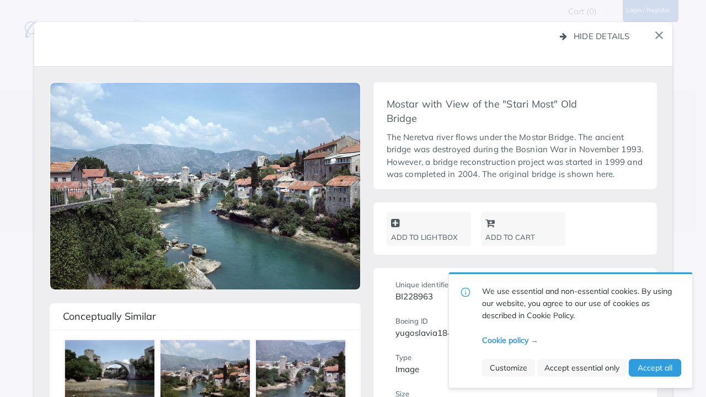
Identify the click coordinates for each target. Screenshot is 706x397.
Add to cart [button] (510, 237)
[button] (659, 35)
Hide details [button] (602, 36)
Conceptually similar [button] (109, 316)
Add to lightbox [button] (424, 237)
